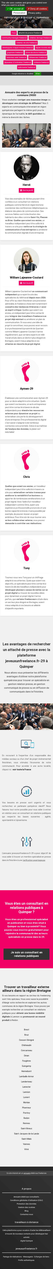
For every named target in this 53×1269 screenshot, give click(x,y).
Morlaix (26, 1102)
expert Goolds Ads (43, 48)
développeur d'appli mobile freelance (17, 48)
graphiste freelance (15, 52)
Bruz (26, 1035)
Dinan (26, 1055)
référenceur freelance (37, 57)
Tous (14, 33)
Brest (26, 1029)
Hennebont (26, 1071)
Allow (37, 74)
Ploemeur (26, 1108)
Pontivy (26, 1113)
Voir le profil (27, 190)
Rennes (26, 1123)
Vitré (26, 1149)
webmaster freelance (26, 67)
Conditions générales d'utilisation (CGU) (26, 1200)
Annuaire (17, 1197)
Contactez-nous (26, 1214)
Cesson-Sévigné (26, 1040)
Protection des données (26, 1204)
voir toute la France (22, 769)
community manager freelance (14, 38)
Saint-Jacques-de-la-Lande (26, 1134)
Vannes (26, 1144)
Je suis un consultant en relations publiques (26, 954)
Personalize (19, 13)
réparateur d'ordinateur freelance (17, 62)
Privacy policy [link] (34, 13)
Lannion (26, 1092)
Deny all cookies (38, 9)
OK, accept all (16, 9)
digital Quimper (26, 1241)
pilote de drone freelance (36, 52)
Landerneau (26, 1082)
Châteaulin (26, 1045)
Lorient (26, 1097)
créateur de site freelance (26, 43)
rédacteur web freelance (16, 57)
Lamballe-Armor (26, 1076)
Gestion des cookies (26, 1207)
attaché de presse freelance (30, 33)
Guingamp (26, 1066)
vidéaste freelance (41, 62)
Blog (26, 1211)
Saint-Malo (27, 1139)
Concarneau (26, 1050)
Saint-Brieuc (26, 1128)
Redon (26, 1118)
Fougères (26, 1061)
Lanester (26, 1087)
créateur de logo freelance (40, 38)
